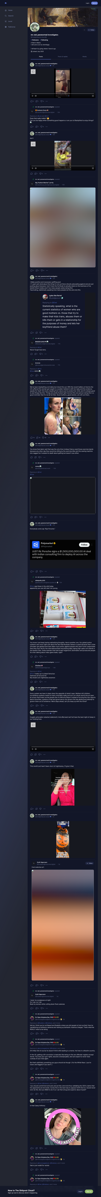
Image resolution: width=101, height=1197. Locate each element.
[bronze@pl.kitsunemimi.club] (32, 364)
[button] (41, 56)
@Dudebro (41, 1023)
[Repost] (36, 332)
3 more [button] (62, 1048)
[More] (46, 101)
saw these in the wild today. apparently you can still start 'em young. (44, 587)
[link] (62, 82)
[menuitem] (62, 83)
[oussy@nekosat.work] (32, 467)
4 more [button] (58, 1023)
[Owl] (32, 65)
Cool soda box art (38, 867)
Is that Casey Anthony (37, 1106)
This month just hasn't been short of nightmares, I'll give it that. (52, 766)
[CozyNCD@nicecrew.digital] (32, 111)
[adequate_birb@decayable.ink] (32, 581)
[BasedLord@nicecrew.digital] (32, 343)
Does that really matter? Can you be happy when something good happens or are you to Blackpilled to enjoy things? (62, 119)
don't (31, 138)
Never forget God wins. (38, 350)
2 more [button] (54, 1083)
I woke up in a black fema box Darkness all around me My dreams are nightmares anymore (42, 676)
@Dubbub (48, 1023)
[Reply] (31, 173)
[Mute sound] (35, 95)
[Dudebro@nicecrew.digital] (34, 863)
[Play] (32, 95)
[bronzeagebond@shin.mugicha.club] (32, 1018)
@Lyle (40, 116)
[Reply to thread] (31, 354)
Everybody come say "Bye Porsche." (42, 529)
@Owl (47, 116)
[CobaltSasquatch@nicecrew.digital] (32, 184)
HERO (34, 371)
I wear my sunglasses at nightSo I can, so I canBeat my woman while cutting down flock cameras (47, 1002)
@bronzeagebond (43, 1048)
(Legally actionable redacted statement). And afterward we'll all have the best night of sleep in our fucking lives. (62, 718)
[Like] (40, 808)
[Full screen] (92, 95)
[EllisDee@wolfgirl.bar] (32, 667)
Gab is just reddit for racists (39, 1165)
